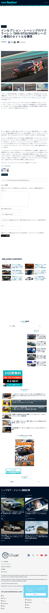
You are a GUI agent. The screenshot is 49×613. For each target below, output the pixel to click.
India (4, 606)
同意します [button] (35, 594)
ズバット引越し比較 (5, 165)
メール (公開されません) (7, 214)
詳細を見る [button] (30, 590)
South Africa (29, 602)
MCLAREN (4, 174)
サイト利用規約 (4, 561)
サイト (2, 225)
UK (3, 595)
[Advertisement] (24, 17)
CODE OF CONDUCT (6, 566)
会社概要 (3, 569)
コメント (3, 190)
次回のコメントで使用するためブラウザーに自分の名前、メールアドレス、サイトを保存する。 (23, 232)
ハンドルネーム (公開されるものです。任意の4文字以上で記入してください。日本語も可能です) (23, 220)
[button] (46, 67)
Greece (4, 601)
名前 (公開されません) (6, 208)
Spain (28, 605)
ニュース (4, 26)
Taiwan (28, 607)
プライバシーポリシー (6, 564)
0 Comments (22, 42)
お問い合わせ (4, 571)
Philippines (29, 599)
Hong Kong (5, 603)
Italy (3, 608)
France (4, 598)
